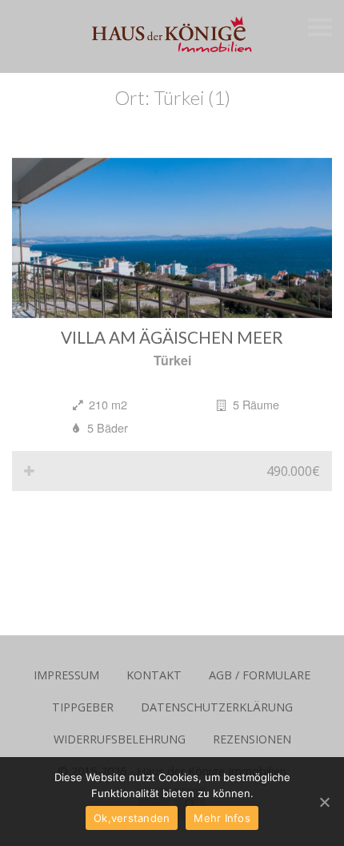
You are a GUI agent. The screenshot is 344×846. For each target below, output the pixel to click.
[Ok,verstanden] (324, 802)
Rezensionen (252, 739)
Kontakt (154, 675)
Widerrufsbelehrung (120, 739)
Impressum (66, 675)
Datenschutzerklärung (217, 707)
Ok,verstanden (132, 818)
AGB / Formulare (259, 675)
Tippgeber (83, 707)
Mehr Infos (222, 818)
